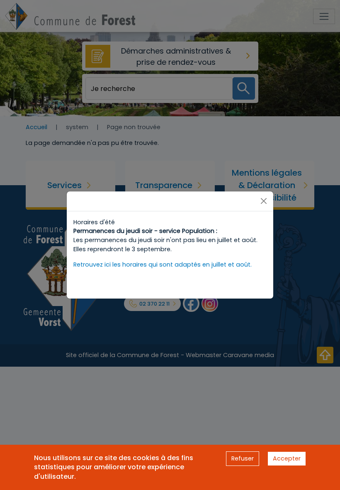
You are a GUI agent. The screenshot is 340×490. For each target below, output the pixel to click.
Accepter (287, 458)
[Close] (263, 201)
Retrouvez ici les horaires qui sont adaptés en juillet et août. (162, 264)
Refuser (242, 458)
